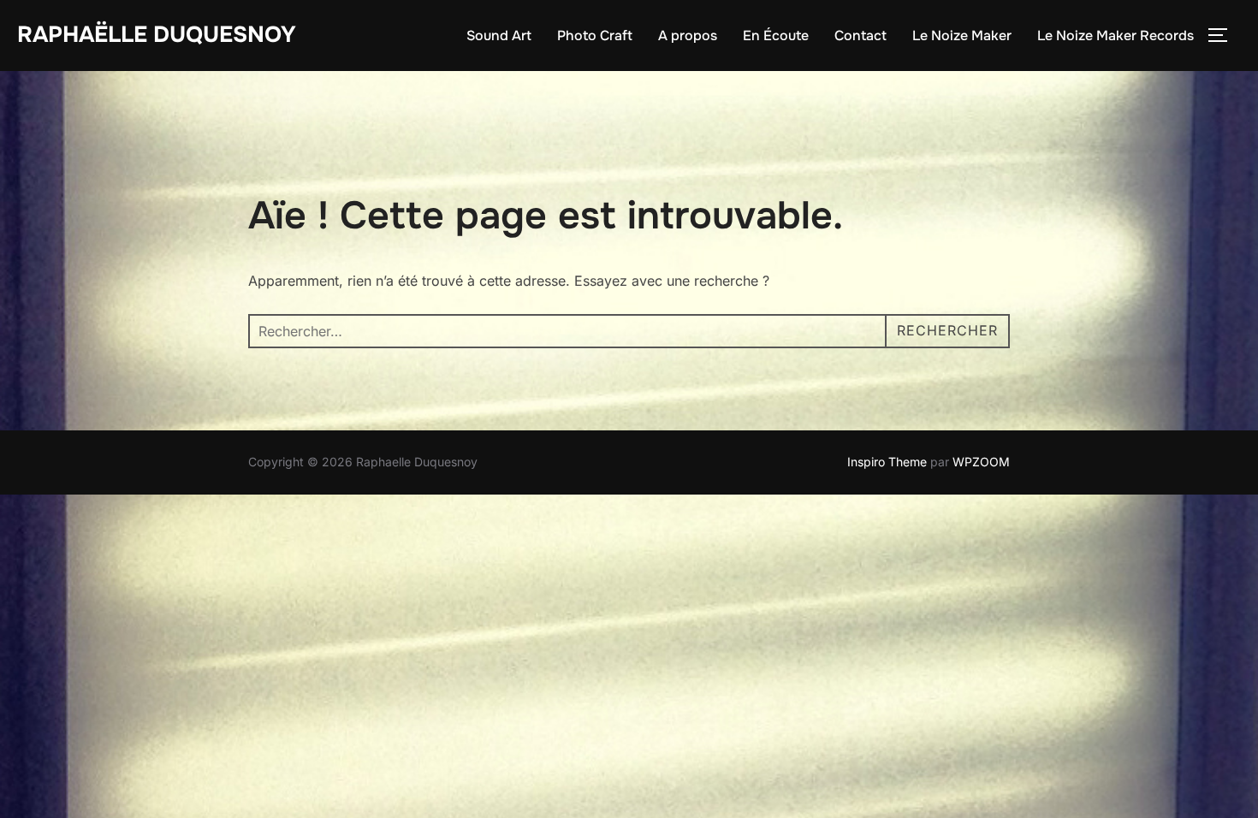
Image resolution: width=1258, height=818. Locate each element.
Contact (860, 35)
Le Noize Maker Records (1115, 35)
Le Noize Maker (962, 35)
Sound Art (498, 35)
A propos (687, 35)
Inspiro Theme (887, 461)
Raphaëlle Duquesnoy (156, 35)
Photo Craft (594, 35)
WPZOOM (981, 461)
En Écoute (776, 35)
